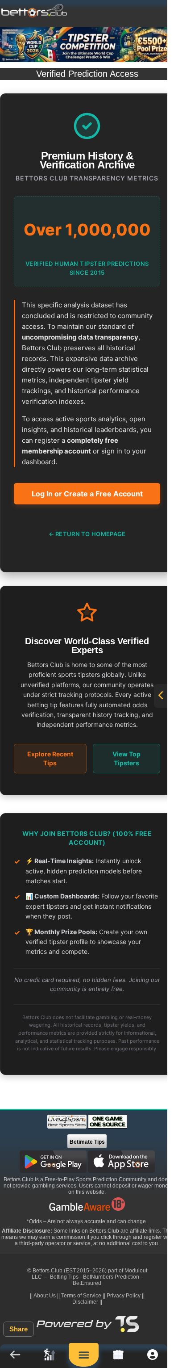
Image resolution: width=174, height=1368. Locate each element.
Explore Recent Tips (50, 758)
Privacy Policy (124, 1295)
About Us (44, 1295)
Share (18, 1329)
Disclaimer (85, 1302)
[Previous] (13, 39)
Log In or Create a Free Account (87, 493)
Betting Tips (64, 1277)
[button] (15, 1356)
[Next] (160, 39)
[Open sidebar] (160, 696)
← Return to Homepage (87, 533)
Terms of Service (81, 1295)
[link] (49, 1356)
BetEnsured (87, 1283)
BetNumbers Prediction (111, 1277)
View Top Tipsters (126, 758)
